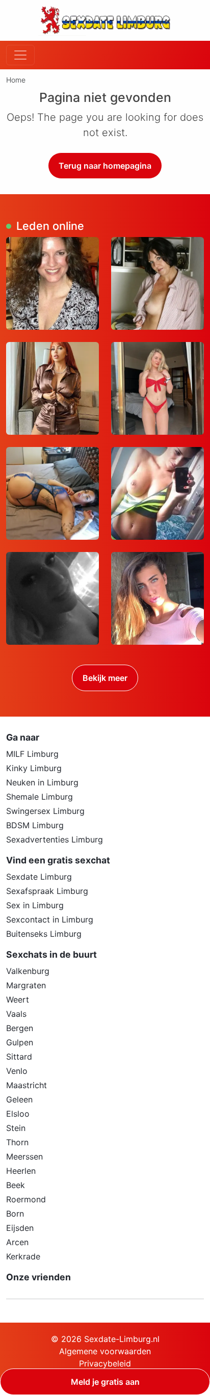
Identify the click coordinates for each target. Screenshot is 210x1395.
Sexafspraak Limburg (47, 891)
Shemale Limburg (39, 797)
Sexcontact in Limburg (49, 919)
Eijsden (20, 1228)
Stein (15, 1128)
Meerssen (24, 1156)
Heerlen (21, 1171)
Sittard (19, 1056)
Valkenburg (27, 971)
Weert (17, 999)
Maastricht (26, 1085)
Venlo (17, 1071)
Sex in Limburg (35, 905)
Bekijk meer (105, 678)
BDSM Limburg (35, 825)
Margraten (26, 985)
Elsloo (18, 1114)
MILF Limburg (32, 754)
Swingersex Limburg (45, 811)
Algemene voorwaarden (105, 1351)
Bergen (19, 1028)
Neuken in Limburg (42, 782)
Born (15, 1213)
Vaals (16, 1014)
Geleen (19, 1099)
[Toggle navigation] (20, 55)
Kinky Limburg (34, 768)
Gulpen (19, 1042)
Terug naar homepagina (105, 166)
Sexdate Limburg (39, 877)
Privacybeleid (105, 1363)
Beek (15, 1185)
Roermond (26, 1199)
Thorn (17, 1142)
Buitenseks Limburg (44, 934)
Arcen (17, 1242)
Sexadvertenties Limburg (54, 839)
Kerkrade (23, 1256)
